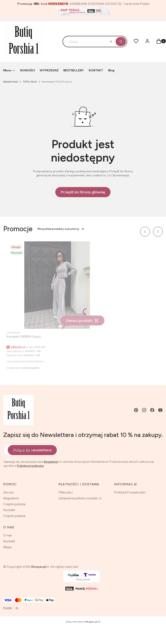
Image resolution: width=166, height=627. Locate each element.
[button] (121, 41)
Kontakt (9, 510)
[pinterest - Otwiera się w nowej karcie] (136, 410)
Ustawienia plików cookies (79, 498)
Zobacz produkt (79, 320)
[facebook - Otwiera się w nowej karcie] (152, 410)
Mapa (7, 547)
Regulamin (51, 461)
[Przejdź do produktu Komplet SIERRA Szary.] (57, 285)
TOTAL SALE (30, 81)
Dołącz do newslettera (32, 450)
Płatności (66, 492)
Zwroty (8, 492)
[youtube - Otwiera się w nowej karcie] (160, 410)
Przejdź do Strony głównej (83, 192)
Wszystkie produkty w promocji (58, 229)
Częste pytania (14, 504)
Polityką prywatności (30, 466)
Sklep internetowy (82, 621)
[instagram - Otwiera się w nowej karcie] (144, 410)
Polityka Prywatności (130, 492)
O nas (7, 535)
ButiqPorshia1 (10, 81)
